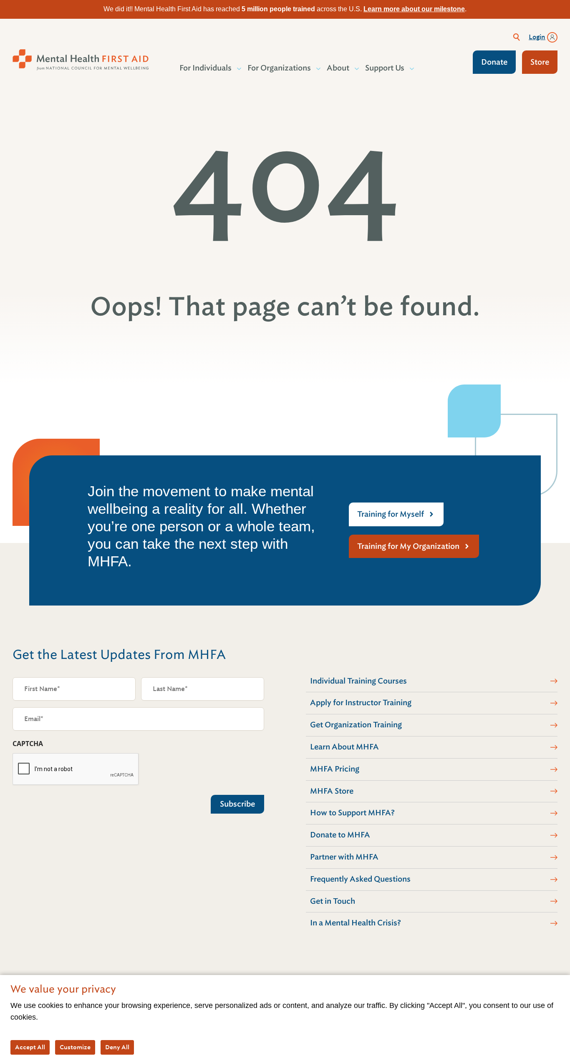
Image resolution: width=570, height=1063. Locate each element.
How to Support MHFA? (352, 813)
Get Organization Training (356, 725)
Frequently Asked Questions (360, 879)
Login (537, 37)
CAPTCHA (28, 743)
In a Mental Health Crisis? (355, 923)
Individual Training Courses (358, 681)
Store (539, 62)
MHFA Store (331, 791)
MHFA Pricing (334, 769)
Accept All (30, 1047)
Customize (75, 1047)
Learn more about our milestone (414, 9)
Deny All (117, 1047)
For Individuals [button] (205, 68)
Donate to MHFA (340, 835)
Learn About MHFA (344, 747)
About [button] (338, 68)
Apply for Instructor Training (360, 703)
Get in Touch (332, 901)
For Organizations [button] (279, 68)
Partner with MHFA (344, 857)
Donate (494, 62)
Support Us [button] (384, 68)
